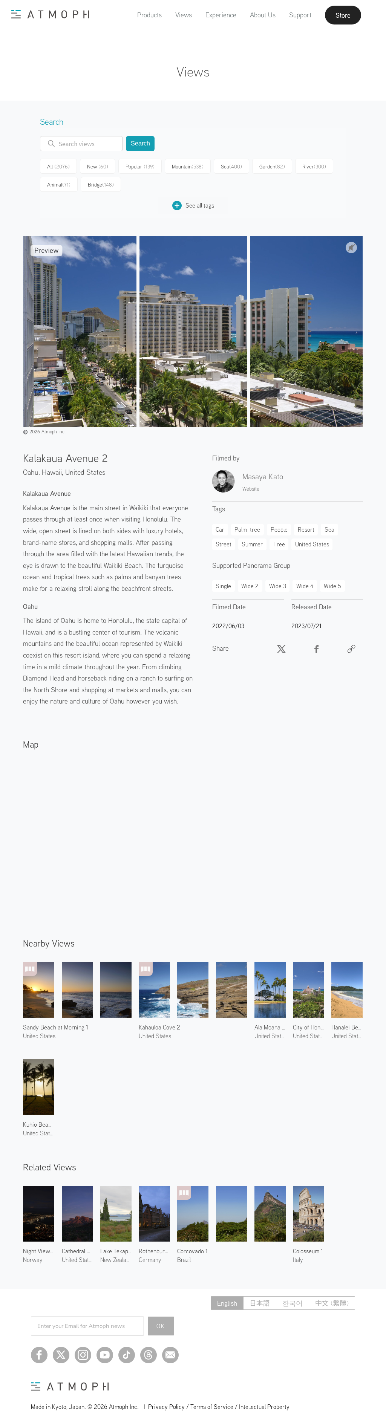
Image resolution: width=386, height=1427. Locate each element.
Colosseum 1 (308, 1251)
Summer (252, 544)
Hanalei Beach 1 (347, 1027)
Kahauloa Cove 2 (159, 1027)
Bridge (101, 184)
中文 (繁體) (332, 1303)
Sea (231, 166)
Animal (58, 184)
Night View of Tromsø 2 (38, 1251)
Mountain (188, 166)
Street (223, 544)
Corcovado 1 (192, 1251)
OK (160, 1326)
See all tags (199, 205)
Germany (150, 1259)
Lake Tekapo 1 (116, 1251)
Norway (32, 1259)
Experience (220, 15)
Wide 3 (277, 586)
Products (149, 15)
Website (250, 488)
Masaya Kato (262, 476)
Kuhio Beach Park (38, 1124)
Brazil (184, 1259)
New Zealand (116, 1259)
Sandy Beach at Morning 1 (55, 1027)
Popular (140, 166)
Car (220, 529)
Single (223, 586)
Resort (306, 529)
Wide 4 (305, 586)
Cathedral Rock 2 (77, 1251)
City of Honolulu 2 (308, 1027)
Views (183, 15)
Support (300, 15)
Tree (279, 544)
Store (343, 15)
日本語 (260, 1303)
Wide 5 (332, 586)
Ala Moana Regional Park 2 (270, 1027)
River (314, 166)
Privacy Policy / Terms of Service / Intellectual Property (219, 1406)
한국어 (292, 1303)
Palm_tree (247, 529)
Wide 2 (250, 586)
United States (85, 472)
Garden (272, 166)
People (279, 529)
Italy (298, 1259)
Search (140, 143)
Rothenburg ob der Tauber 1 (154, 1251)
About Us (263, 15)
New (97, 166)
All (58, 166)
